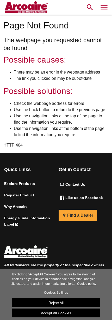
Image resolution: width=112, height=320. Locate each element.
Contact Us (75, 184)
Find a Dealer (80, 215)
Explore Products (19, 184)
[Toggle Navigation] (104, 7)
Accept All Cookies (56, 313)
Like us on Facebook (84, 198)
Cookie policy (86, 284)
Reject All (56, 303)
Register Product (19, 195)
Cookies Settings (56, 292)
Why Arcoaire (16, 206)
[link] (25, 7)
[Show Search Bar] (90, 7)
